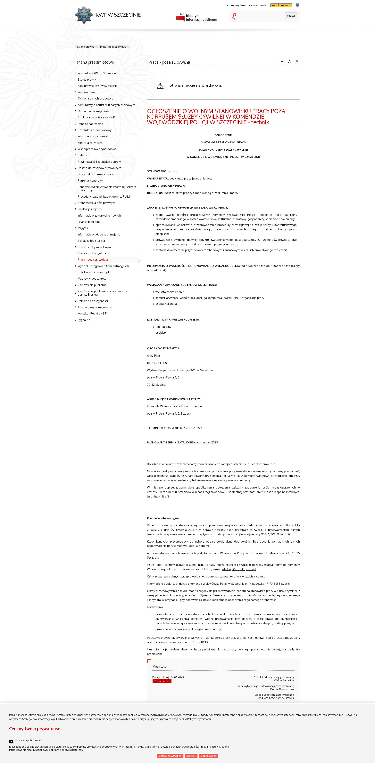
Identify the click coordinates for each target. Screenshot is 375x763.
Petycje (82, 155)
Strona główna (85, 46)
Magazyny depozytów (92, 278)
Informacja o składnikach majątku (99, 234)
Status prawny (87, 79)
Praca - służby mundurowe (95, 247)
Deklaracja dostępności (93, 301)
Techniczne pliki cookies (28, 740)
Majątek (83, 228)
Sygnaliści (84, 320)
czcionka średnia (289, 60)
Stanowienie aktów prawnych (96, 202)
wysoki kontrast (281, 5)
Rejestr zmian (162, 681)
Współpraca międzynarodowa (97, 149)
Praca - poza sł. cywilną (113, 46)
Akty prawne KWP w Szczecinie (97, 85)
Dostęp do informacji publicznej (98, 174)
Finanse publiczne (89, 221)
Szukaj (235, 17)
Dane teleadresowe (90, 123)
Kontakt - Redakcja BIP (92, 313)
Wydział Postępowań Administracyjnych (103, 266)
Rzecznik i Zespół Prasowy (95, 130)
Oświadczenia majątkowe (94, 111)
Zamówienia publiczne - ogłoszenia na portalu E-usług (102, 292)
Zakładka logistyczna (91, 240)
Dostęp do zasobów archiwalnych (99, 168)
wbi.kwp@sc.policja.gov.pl (239, 569)
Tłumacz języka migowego (95, 307)
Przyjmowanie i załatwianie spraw (99, 161)
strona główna (237, 5)
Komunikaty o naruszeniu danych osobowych (106, 105)
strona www (297, 4)
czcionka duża (296, 61)
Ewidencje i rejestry (90, 209)
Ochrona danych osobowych (96, 98)
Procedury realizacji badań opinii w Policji (104, 196)
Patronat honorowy (90, 180)
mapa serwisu (259, 5)
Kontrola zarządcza (90, 142)
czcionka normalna (281, 60)
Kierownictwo (86, 92)
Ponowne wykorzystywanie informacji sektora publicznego (107, 188)
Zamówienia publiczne (92, 285)
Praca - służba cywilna (92, 253)
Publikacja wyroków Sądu (94, 272)
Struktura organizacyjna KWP (96, 117)
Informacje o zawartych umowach (99, 215)
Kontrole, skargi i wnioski (93, 136)
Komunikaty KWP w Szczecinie (97, 73)
